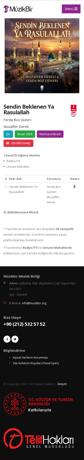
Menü (69, 9)
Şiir (8, 134)
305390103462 (21, 143)
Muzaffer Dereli (16, 126)
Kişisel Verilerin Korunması (30, 357)
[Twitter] (14, 339)
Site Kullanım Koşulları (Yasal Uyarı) (36, 363)
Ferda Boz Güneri (17, 119)
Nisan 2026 (24, 134)
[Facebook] (7, 339)
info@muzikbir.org (34, 303)
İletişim (62, 384)
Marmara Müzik (50, 134)
